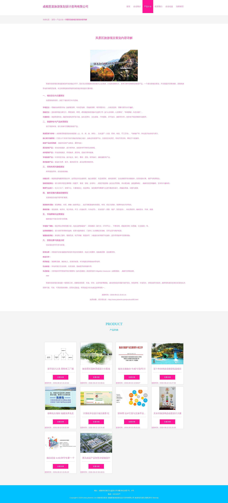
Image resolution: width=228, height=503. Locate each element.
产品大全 (148, 6)
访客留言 (180, 6)
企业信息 (169, 6)
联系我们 (158, 6)
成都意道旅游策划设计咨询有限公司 (65, 6)
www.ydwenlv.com (90, 498)
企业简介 (137, 6)
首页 (128, 6)
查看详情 (60, 377)
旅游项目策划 (102, 498)
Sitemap (155, 498)
